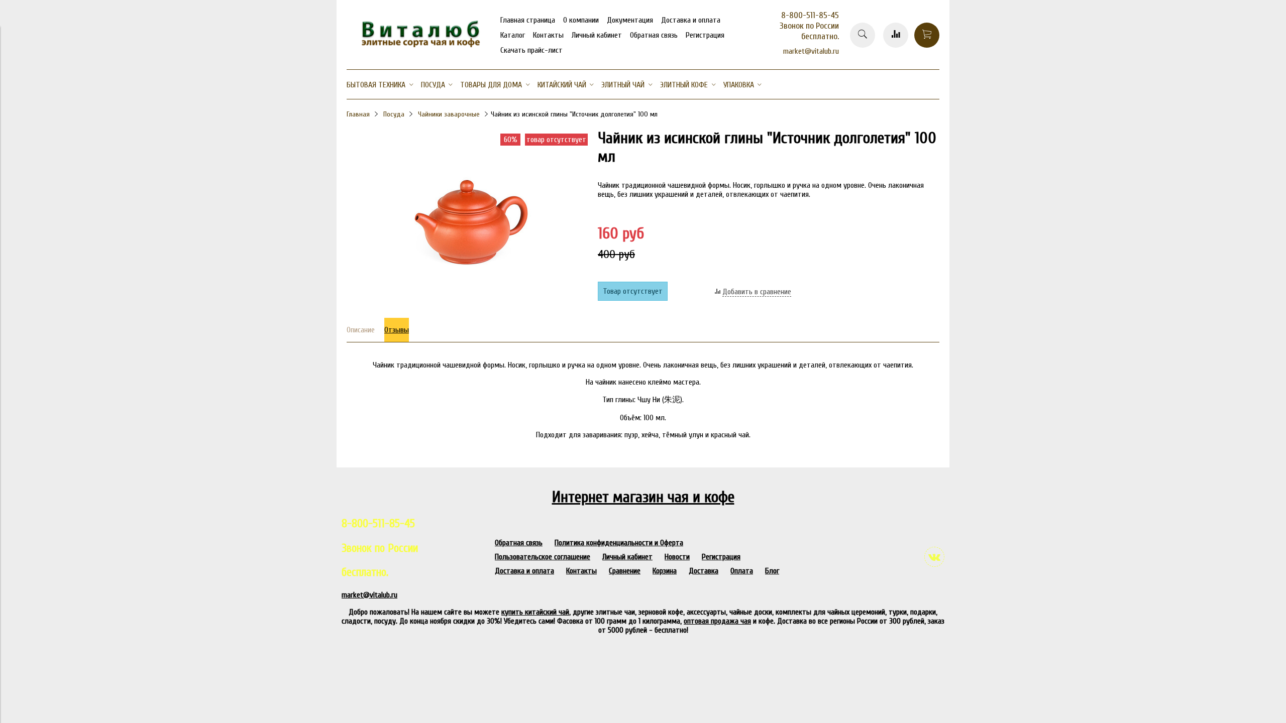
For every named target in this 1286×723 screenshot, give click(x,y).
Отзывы (396, 329)
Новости (677, 556)
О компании (581, 20)
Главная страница (527, 20)
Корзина (665, 570)
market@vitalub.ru (811, 51)
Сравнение (624, 570)
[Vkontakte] (934, 557)
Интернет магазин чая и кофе (643, 497)
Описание (361, 329)
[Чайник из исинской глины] (467, 303)
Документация (630, 20)
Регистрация (705, 35)
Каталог (512, 35)
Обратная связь (654, 35)
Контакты (548, 35)
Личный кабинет (597, 35)
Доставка (703, 570)
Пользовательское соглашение (542, 556)
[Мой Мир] (838, 107)
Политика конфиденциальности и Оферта (619, 542)
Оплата (741, 570)
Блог (772, 570)
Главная (358, 114)
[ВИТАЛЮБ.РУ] (417, 44)
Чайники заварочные (449, 114)
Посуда (393, 114)
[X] (838, 120)
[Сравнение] (895, 35)
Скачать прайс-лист (531, 50)
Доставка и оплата (690, 20)
